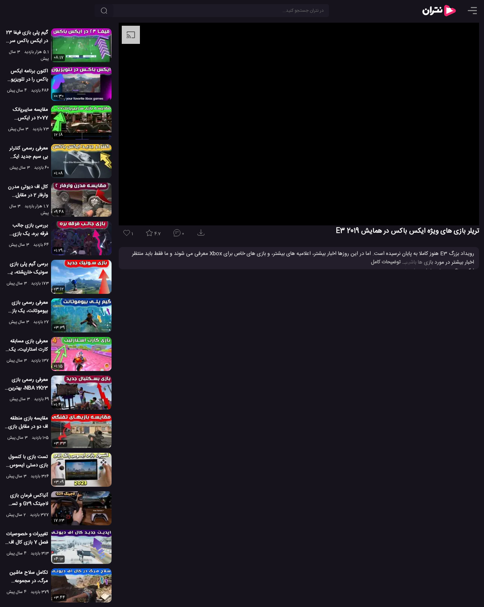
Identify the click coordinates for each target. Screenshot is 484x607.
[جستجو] (104, 10)
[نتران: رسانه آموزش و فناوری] (439, 10)
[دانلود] (202, 235)
